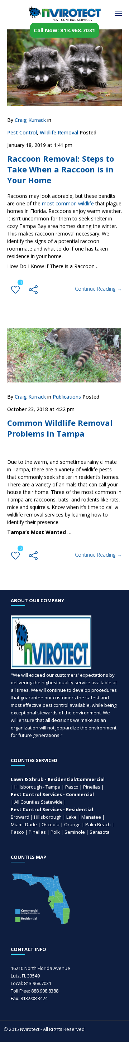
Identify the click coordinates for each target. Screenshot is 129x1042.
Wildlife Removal (59, 132)
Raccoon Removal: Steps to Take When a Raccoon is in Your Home (60, 169)
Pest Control (22, 132)
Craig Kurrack (30, 119)
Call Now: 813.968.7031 (64, 30)
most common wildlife (68, 203)
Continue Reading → (98, 288)
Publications (67, 396)
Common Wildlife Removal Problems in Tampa (60, 428)
